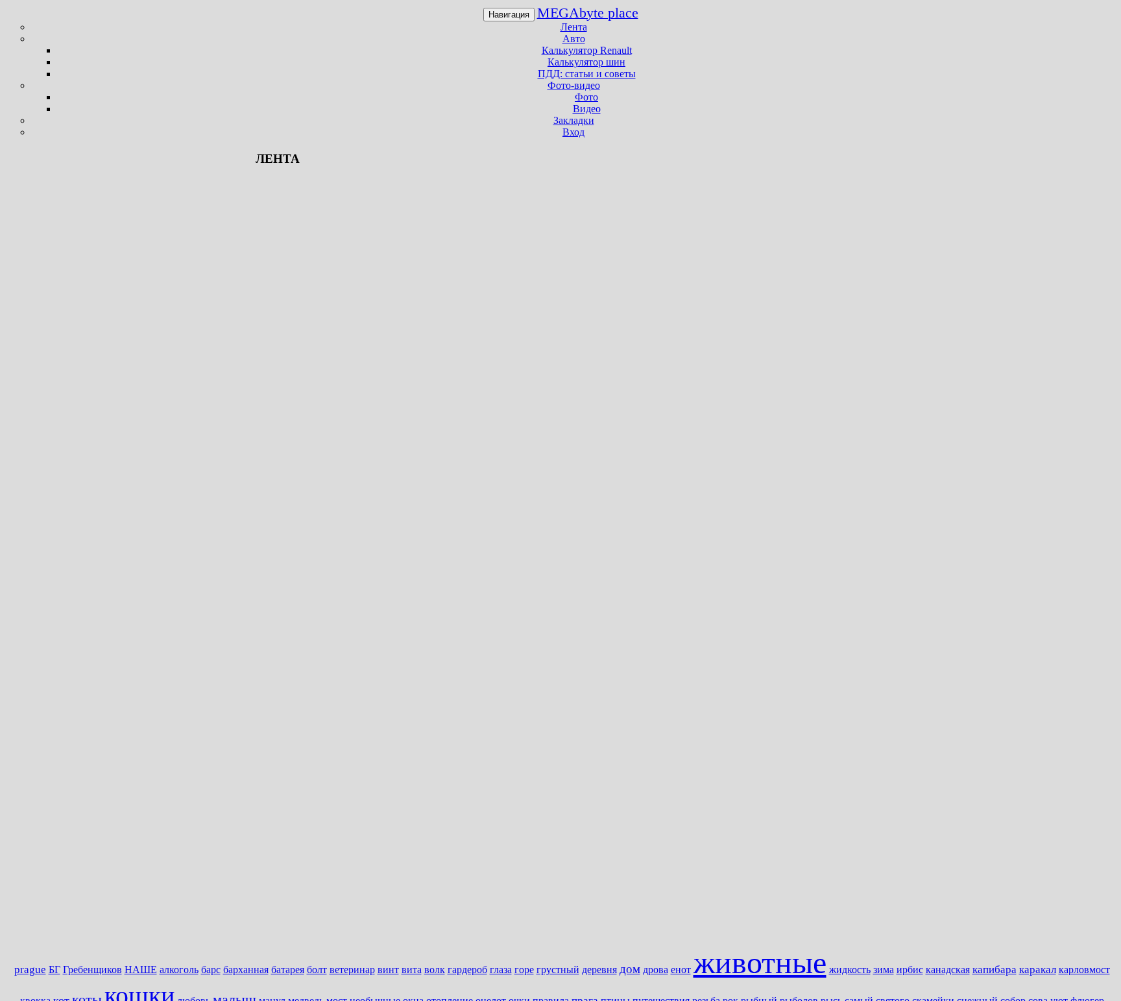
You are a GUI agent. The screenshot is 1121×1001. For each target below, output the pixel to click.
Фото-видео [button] (574, 85)
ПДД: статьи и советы (587, 73)
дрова (655, 969)
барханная (246, 969)
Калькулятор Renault (587, 50)
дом (630, 969)
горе (524, 969)
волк (434, 969)
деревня (599, 969)
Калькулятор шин (586, 61)
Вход (573, 132)
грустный (557, 969)
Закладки (573, 120)
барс (211, 969)
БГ (54, 969)
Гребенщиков (92, 969)
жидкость (850, 969)
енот (681, 969)
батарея (287, 969)
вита (412, 969)
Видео (587, 108)
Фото (586, 97)
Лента (573, 26)
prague (30, 969)
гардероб (467, 969)
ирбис (910, 969)
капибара (994, 969)
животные (759, 962)
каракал (1037, 969)
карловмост (1084, 969)
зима (883, 969)
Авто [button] (573, 38)
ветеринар (352, 969)
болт (317, 969)
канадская (948, 969)
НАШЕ (141, 969)
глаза (501, 969)
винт (388, 969)
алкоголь (179, 969)
